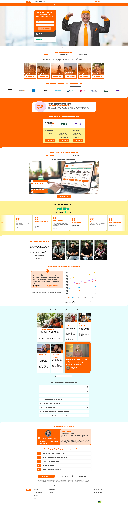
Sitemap (50, 495)
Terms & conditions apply (52, 109)
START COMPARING (45, 28)
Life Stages (45, 54)
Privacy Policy (51, 492)
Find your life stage (72, 60)
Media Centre (36, 495)
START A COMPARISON (46, 476)
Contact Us (35, 498)
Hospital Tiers (83, 54)
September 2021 (51, 285)
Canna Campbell (74, 367)
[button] (45, 22)
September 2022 (56, 285)
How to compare (50, 155)
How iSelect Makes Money (38, 492)
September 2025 (47, 286)
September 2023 (35, 286)
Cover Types (64, 54)
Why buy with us (78, 155)
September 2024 (41, 286)
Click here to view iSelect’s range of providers (58, 482)
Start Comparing (30, 76)
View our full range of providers (75, 86)
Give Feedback (58, 485)
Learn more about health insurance (63, 376)
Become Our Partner (37, 496)
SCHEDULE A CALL (40, 258)
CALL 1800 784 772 (39, 255)
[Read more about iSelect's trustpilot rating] (64, 209)
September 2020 (45, 285)
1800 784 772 (98, 1)
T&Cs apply (66, 137)
